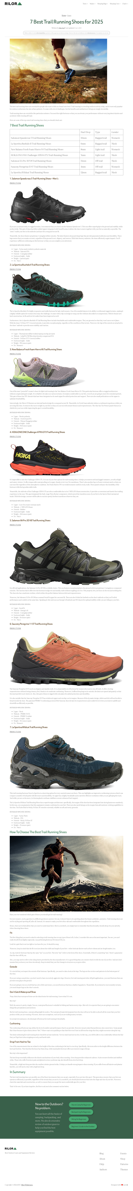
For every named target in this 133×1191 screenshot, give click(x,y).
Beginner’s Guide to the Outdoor (83, 1126)
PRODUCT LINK (15, 183)
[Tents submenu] (87, 3)
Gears (69, 15)
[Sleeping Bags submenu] (107, 3)
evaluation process (91, 33)
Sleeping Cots (114, 3)
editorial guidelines (40, 33)
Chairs (124, 3)
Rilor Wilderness (27, 1185)
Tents (85, 3)
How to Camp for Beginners (81, 1104)
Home (64, 15)
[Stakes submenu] (95, 3)
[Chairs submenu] (127, 3)
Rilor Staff (62, 28)
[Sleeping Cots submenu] (119, 3)
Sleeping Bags (102, 3)
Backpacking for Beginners (81, 1112)
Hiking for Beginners (78, 1119)
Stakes (92, 3)
